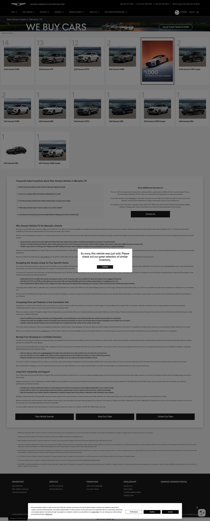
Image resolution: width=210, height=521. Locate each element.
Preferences (134, 512)
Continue (105, 267)
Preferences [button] (48, 514)
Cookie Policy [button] (95, 512)
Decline (152, 512)
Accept (170, 512)
